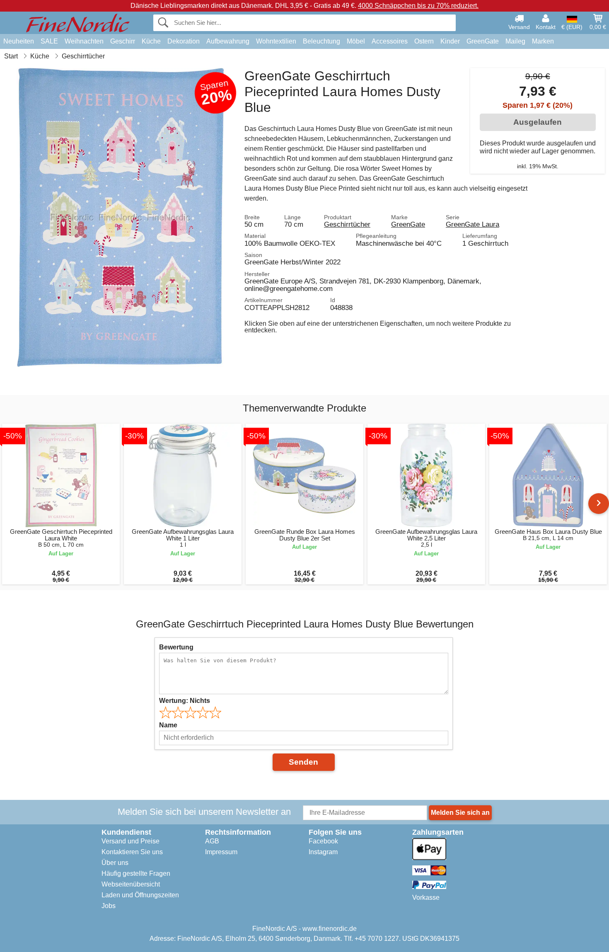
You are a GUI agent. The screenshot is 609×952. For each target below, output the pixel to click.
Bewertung (176, 647)
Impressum (221, 851)
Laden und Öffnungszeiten (140, 895)
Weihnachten (84, 41)
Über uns (115, 862)
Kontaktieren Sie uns (132, 851)
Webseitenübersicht (131, 884)
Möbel (356, 41)
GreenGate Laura (472, 224)
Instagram (323, 851)
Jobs (109, 905)
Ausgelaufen (537, 122)
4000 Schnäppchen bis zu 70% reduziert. (418, 5)
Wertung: (184, 700)
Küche (151, 41)
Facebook (323, 841)
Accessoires (390, 41)
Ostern (424, 41)
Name (168, 725)
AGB (212, 841)
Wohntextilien (276, 41)
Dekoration (183, 41)
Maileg (515, 41)
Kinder (450, 41)
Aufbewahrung (227, 41)
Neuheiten (18, 41)
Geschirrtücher (347, 224)
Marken (543, 41)
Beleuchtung (321, 41)
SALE (49, 41)
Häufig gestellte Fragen (136, 873)
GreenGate (482, 41)
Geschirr (122, 41)
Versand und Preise (131, 841)
